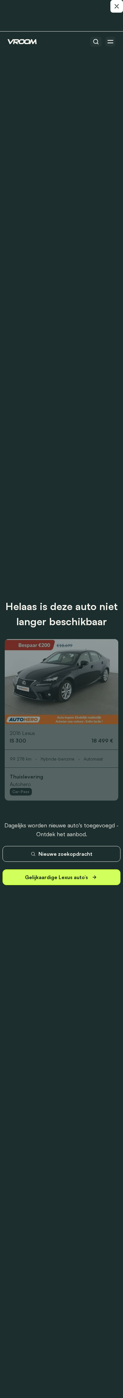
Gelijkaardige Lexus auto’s (56, 877)
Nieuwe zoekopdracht (65, 854)
